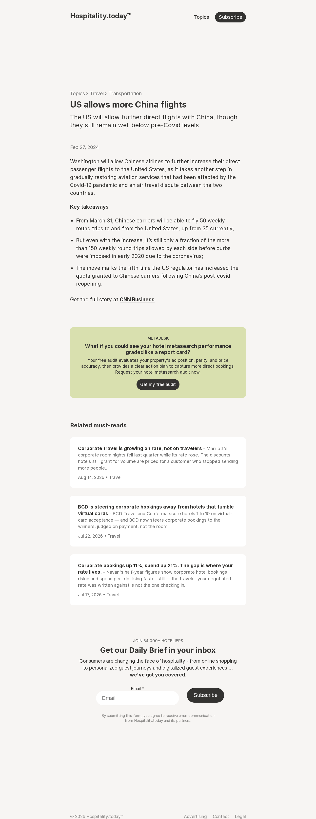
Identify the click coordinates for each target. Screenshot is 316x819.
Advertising (195, 816)
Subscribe (230, 17)
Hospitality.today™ (100, 16)
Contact (221, 816)
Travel (97, 93)
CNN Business (137, 299)
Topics (201, 17)
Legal (240, 816)
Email (137, 688)
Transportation (125, 93)
